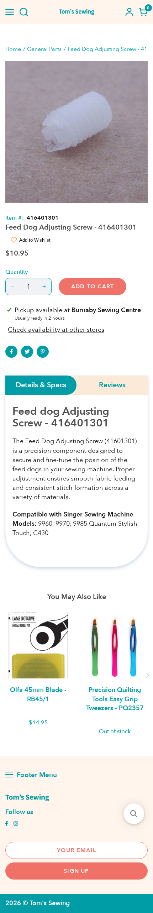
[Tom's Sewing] (77, 12)
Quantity (16, 272)
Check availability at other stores (56, 329)
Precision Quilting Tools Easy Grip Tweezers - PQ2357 (115, 699)
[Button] (24, 12)
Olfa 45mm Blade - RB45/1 (38, 694)
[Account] (129, 12)
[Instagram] (15, 824)
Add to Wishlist (35, 240)
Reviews (112, 385)
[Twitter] (27, 352)
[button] (133, 813)
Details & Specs (41, 385)
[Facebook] (11, 352)
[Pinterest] (43, 352)
